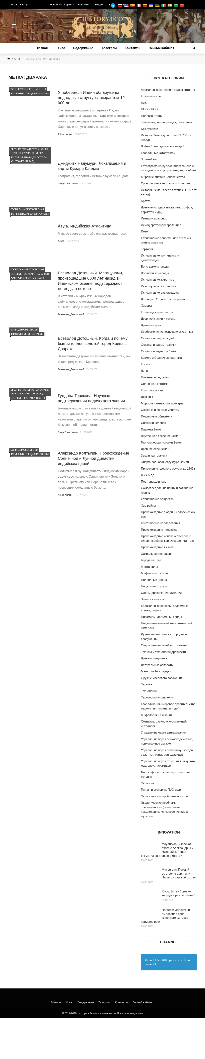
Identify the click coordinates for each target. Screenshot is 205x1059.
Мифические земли (154, 573)
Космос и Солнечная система (161, 357)
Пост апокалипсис (153, 481)
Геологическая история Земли (161, 442)
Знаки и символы (153, 599)
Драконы (147, 396)
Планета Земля (151, 429)
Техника (146, 684)
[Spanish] (133, 5)
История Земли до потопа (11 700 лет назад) (29, 159)
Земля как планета (154, 455)
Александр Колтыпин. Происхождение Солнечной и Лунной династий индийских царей (93, 458)
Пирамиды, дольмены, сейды (161, 616)
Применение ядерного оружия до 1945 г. (168, 468)
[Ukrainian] (152, 5)
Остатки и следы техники (158, 344)
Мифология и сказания (27, 334)
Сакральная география (156, 553)
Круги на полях (151, 96)
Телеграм (109, 48)
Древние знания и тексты (28, 398)
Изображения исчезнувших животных (167, 331)
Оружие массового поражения (161, 678)
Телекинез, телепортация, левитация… (168, 122)
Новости (83, 4)
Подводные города (154, 579)
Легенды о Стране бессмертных (163, 299)
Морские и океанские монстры (162, 403)
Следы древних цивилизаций (161, 592)
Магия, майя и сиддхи (156, 671)
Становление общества (157, 499)
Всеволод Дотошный (71, 314)
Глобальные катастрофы (27, 209)
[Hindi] (170, 5)
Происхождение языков (157, 547)
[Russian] (121, 5)
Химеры (146, 305)
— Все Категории (60, 4)
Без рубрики (149, 128)
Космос (146, 364)
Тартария (147, 249)
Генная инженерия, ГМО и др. (161, 789)
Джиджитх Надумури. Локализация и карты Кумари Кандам (92, 165)
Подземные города (154, 586)
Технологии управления (157, 697)
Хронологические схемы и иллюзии (165, 183)
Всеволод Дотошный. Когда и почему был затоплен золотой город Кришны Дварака (93, 343)
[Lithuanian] (145, 5)
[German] (158, 5)
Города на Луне (151, 560)
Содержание (83, 48)
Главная (41, 48)
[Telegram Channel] (114, 5)
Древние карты (151, 325)
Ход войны (148, 505)
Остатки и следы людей (157, 338)
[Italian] (164, 5)
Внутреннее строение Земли (160, 436)
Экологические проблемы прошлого (165, 796)
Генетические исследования (160, 523)
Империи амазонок (154, 218)
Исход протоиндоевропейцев (161, 225)
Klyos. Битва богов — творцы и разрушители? (178, 893)
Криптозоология (152, 390)
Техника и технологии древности (163, 652)
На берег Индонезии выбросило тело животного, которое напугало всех (165, 915)
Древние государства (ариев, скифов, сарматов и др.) (29, 151)
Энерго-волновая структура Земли (165, 462)
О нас (60, 48)
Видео (99, 4)
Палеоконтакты (151, 115)
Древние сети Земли (155, 449)
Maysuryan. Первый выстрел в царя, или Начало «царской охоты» (179, 873)
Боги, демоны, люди (24, 329)
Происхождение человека (159, 529)
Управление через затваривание (163, 732)
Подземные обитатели (156, 416)
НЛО (144, 102)
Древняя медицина (154, 658)
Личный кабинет (161, 48)
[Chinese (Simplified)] (183, 5)
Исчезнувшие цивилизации (30, 93)
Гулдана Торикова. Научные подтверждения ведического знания (91, 397)
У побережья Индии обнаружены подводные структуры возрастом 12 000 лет (91, 97)
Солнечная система (154, 383)
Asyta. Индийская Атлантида (84, 226)
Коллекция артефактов (157, 312)
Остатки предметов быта (158, 351)
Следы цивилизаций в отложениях (165, 645)
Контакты (132, 48)
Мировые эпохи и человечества (163, 177)
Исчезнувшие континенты (28, 89)
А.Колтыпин (65, 134)
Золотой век (149, 159)
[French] (139, 5)
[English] (127, 5)
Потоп (145, 231)
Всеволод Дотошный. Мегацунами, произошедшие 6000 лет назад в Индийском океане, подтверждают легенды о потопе (90, 280)
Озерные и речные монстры (160, 409)
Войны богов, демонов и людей (162, 146)
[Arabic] (176, 5)
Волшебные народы (155, 273)
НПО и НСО (149, 109)
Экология (147, 783)
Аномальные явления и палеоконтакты (168, 89)
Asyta (61, 241)
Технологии (149, 691)
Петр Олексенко (68, 183)
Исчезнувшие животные (157, 279)
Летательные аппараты (157, 665)
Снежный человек (153, 422)
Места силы (149, 566)
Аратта (146, 201)
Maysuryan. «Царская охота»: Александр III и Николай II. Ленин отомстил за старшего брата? (167, 850)
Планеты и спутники (155, 377)
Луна (144, 370)
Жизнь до (147, 475)
